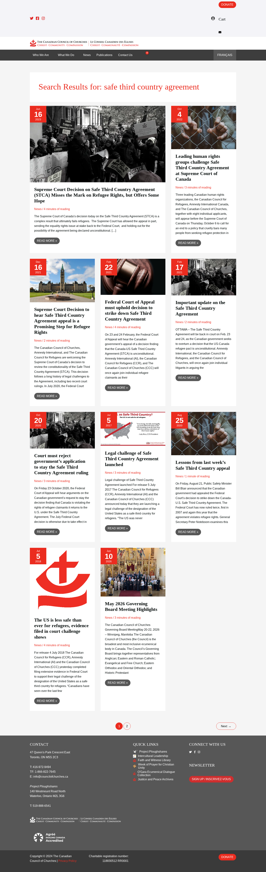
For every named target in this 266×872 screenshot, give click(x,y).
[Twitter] (31, 18)
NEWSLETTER (202, 765)
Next (226, 726)
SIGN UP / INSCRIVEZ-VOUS (211, 779)
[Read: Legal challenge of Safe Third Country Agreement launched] (133, 428)
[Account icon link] (213, 18)
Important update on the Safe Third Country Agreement (200, 308)
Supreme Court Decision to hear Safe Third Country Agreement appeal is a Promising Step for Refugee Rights (62, 321)
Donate (227, 4)
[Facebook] (37, 18)
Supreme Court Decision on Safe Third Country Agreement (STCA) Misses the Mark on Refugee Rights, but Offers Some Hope (96, 195)
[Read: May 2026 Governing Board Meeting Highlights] (133, 572)
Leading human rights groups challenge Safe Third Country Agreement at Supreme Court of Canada (202, 168)
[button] (233, 43)
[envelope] (220, 32)
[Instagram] (43, 18)
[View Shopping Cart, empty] (145, 55)
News (38, 209)
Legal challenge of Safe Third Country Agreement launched (132, 458)
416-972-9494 (42, 767)
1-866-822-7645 (45, 771)
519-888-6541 (42, 805)
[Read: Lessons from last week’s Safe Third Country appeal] (203, 433)
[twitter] (191, 752)
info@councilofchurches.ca (50, 776)
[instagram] (199, 752)
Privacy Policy (67, 860)
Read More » (47, 240)
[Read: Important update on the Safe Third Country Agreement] (203, 276)
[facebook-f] (195, 752)
